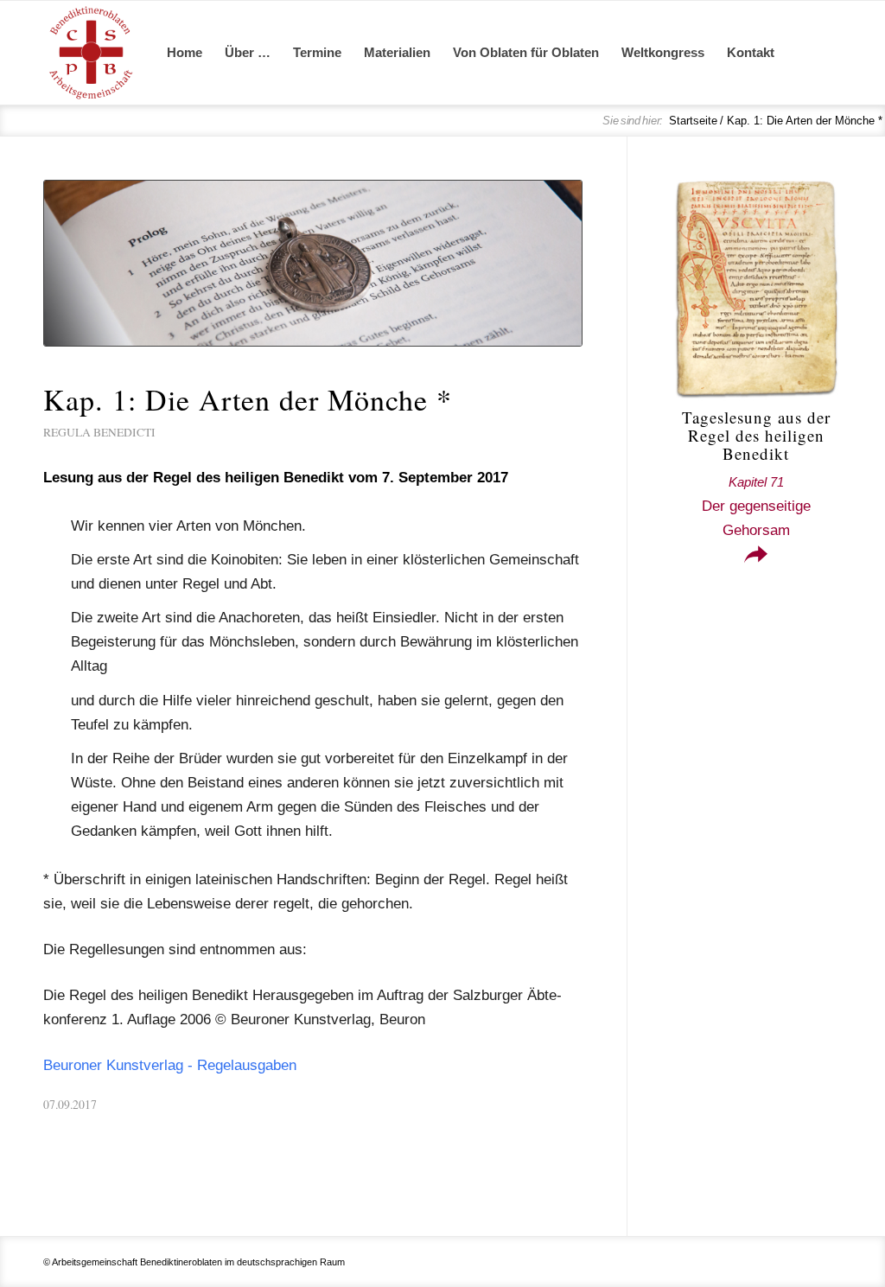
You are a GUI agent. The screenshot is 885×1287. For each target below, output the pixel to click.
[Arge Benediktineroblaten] (90, 52)
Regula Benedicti (99, 432)
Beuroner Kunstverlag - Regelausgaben (169, 1065)
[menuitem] (184, 53)
